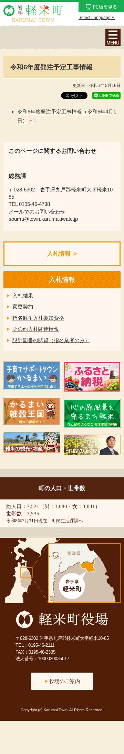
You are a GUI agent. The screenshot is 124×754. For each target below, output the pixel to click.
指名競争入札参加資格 (38, 318)
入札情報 (59, 253)
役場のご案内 (64, 681)
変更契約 (22, 306)
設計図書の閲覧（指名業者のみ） (51, 340)
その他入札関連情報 (35, 329)
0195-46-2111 (41, 645)
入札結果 (22, 295)
